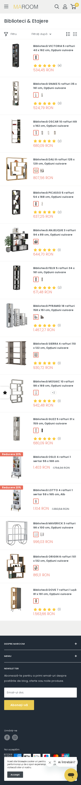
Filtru (14, 34)
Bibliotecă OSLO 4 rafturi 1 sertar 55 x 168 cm (52, 459)
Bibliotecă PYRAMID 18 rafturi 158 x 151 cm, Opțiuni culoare (54, 308)
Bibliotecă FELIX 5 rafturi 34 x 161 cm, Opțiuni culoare (54, 270)
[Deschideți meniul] (6, 6)
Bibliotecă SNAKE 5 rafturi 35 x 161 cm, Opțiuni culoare (55, 86)
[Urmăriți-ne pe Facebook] (7, 737)
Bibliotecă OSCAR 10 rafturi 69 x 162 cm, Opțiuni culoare (55, 124)
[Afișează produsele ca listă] (68, 34)
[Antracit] (36, 57)
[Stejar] (36, 170)
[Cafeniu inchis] (42, 170)
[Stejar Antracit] (36, 568)
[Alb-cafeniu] (36, 95)
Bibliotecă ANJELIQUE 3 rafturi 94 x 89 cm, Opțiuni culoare (54, 232)
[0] (73, 6)
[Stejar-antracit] (54, 133)
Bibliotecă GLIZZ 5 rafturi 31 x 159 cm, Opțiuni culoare (53, 421)
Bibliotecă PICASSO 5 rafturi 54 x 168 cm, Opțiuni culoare (53, 195)
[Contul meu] (65, 6)
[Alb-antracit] (36, 133)
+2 (53, 392)
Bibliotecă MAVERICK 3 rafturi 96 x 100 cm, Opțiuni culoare (54, 525)
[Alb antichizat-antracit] (42, 95)
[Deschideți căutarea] (57, 6)
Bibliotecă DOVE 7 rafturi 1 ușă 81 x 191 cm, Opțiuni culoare (54, 592)
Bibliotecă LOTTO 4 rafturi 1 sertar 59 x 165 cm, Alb (53, 492)
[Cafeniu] (42, 279)
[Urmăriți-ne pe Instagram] (15, 737)
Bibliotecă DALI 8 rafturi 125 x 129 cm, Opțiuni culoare (54, 161)
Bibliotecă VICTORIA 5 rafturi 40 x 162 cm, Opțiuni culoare (54, 48)
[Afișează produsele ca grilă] (75, 34)
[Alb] (48, 133)
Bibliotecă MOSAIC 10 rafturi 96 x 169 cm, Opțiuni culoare (53, 384)
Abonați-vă (19, 705)
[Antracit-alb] (42, 133)
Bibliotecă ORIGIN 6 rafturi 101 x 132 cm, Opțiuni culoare (54, 559)
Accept (15, 774)
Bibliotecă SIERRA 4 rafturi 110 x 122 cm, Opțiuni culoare (54, 346)
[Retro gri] (36, 392)
